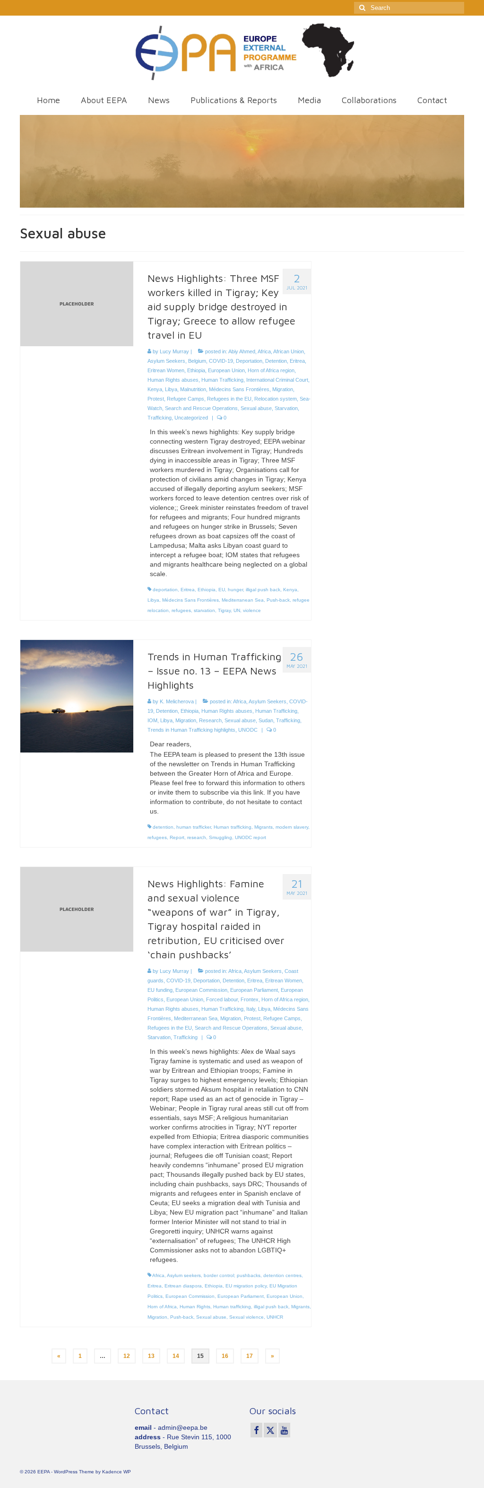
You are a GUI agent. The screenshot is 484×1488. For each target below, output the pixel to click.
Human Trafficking (222, 380)
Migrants (263, 827)
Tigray (224, 610)
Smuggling (220, 837)
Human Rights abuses (173, 380)
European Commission (201, 990)
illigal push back (263, 589)
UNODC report (250, 837)
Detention (276, 361)
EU (221, 589)
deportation (165, 589)
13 (151, 1356)
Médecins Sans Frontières (239, 389)
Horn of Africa (162, 1306)
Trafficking (159, 417)
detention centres (282, 1275)
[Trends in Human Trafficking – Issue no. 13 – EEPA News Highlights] (76, 696)
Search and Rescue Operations (201, 408)
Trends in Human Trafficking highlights (191, 730)
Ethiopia (196, 370)
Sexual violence (246, 1317)
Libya (171, 389)
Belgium (197, 361)
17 (249, 1356)
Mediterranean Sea (243, 600)
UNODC (248, 730)
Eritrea (297, 361)
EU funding (160, 990)
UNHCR (275, 1317)
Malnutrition (193, 389)
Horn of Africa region (271, 370)
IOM (152, 720)
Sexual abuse (256, 408)
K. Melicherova (177, 701)
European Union (226, 370)
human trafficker (193, 827)
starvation (204, 610)
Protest (155, 399)
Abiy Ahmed (241, 351)
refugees (181, 610)
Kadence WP (116, 1471)
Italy (250, 1009)
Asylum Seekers (166, 361)
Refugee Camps (185, 399)
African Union (288, 351)
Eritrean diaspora (183, 1285)
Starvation (286, 408)
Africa (264, 351)
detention (163, 827)
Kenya (154, 389)
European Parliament (254, 990)
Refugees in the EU (229, 399)
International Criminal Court (277, 380)
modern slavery (292, 827)
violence (252, 610)
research (196, 837)
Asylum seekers (184, 1275)
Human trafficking (232, 827)
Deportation (249, 361)
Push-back (278, 600)
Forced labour (222, 999)
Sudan (266, 720)
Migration (282, 389)
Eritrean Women (165, 370)
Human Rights (195, 1306)
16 (225, 1356)
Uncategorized (191, 417)
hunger (235, 589)
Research (210, 720)
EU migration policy (246, 1285)
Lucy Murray (174, 351)
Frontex (250, 999)
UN (236, 610)
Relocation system (275, 399)
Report (177, 837)
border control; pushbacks (232, 1275)
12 (126, 1356)
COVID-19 (221, 361)
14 (176, 1356)
